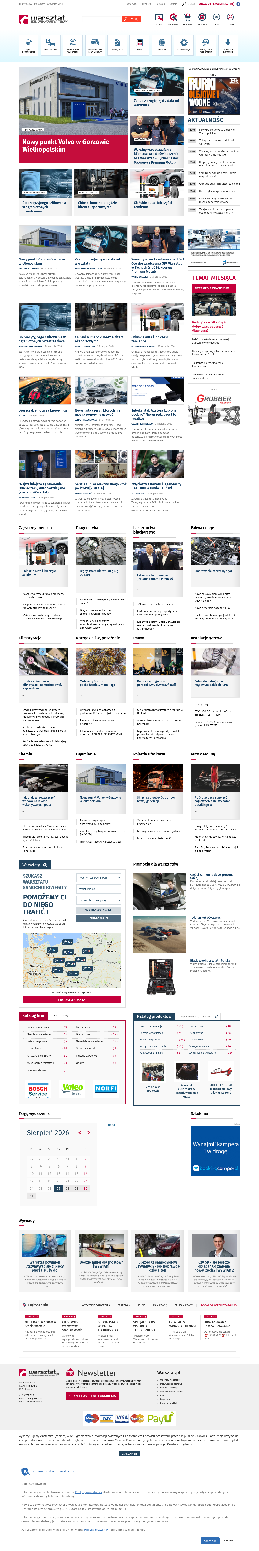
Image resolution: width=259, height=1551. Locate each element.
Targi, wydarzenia (34, 1113)
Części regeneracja (35, 527)
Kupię (141, 1305)
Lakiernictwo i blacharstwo (146, 530)
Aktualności (206, 120)
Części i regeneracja (47, 1027)
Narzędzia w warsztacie (97, 1041)
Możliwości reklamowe (171, 1383)
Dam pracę (160, 1305)
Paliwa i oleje (202, 527)
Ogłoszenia (38, 1305)
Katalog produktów (154, 1016)
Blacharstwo (97, 1027)
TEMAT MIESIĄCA (214, 277)
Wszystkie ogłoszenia (96, 1305)
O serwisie (132, 3)
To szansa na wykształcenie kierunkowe (208, 364)
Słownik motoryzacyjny (171, 1391)
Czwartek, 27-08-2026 (194, 68)
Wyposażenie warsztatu (47, 1063)
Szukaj (216, 1016)
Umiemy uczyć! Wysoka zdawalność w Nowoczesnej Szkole (213, 352)
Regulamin (165, 1399)
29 (76, 1188)
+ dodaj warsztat (72, 1000)
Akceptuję (210, 1541)
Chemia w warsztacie (47, 1034)
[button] (228, 45)
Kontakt (173, 3)
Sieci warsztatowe (47, 1070)
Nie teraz (229, 1540)
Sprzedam (124, 1305)
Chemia (25, 754)
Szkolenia (199, 1113)
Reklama (160, 3)
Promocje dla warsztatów (155, 864)
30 (85, 1188)
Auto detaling (203, 754)
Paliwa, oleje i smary (151, 1052)
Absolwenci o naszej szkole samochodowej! (208, 376)
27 (58, 1188)
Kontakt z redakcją (169, 1387)
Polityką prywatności (97, 1529)
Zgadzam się (131, 1453)
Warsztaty (31, 864)
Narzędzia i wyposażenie (98, 638)
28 (67, 1188)
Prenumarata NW (168, 1403)
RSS (162, 1395)
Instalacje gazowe (206, 638)
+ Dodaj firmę (61, 1015)
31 (32, 1196)
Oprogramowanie (97, 1048)
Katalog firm (33, 1015)
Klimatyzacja (30, 638)
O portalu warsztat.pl (170, 1379)
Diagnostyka (87, 527)
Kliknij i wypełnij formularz (93, 1396)
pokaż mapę (99, 918)
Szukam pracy (184, 1305)
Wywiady (27, 1220)
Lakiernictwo (47, 1048)
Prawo (138, 638)
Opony (97, 1063)
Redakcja (146, 3)
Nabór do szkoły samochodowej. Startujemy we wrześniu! (210, 340)
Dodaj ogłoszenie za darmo (219, 1305)
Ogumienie (86, 754)
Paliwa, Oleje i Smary (47, 1055)
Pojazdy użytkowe (149, 754)
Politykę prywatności (88, 1492)
